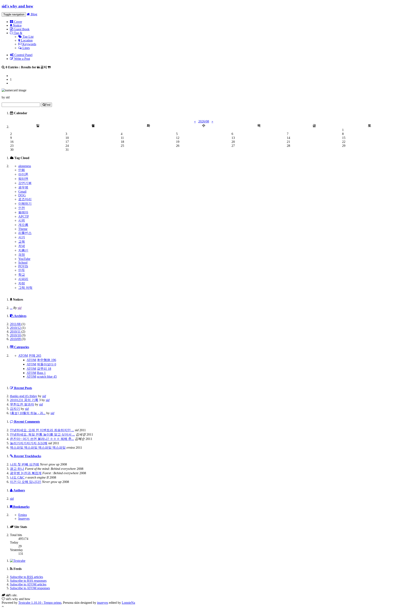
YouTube (24, 259)
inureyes (102, 602)
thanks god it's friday (23, 396)
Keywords (29, 44)
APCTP (23, 216)
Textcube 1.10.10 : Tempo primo (39, 602)
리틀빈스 (25, 233)
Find (47, 104)
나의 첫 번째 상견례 (24, 464)
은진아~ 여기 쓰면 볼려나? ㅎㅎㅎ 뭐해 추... (42, 439)
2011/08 (15, 324)
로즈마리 (25, 199)
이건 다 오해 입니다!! (25, 482)
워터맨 (23, 178)
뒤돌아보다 (46, 364)
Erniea (22, 515)
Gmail (22, 191)
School (22, 262)
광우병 (23, 187)
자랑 (21, 283)
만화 (21, 170)
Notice (17, 25)
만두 (21, 270)
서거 (21, 237)
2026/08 (203, 121)
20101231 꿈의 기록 (24, 400)
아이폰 (23, 174)
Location (26, 40)
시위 (21, 220)
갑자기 (15, 408)
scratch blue (47, 376)
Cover (17, 21)
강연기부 (25, 183)
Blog (33, 14)
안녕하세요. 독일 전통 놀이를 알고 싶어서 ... (42, 434)
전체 (35, 355)
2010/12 (16, 327)
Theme (22, 229)
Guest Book (21, 29)
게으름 (23, 225)
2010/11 (15, 331)
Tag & (17, 33)
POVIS (23, 266)
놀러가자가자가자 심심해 (28, 443)
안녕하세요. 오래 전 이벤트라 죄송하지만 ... (42, 430)
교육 (21, 241)
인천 (21, 208)
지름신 (23, 250)
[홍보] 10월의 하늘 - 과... (28, 413)
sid (19, 308)
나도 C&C (17, 477)
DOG (22, 195)
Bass (41, 373)
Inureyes (24, 518)
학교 (21, 274)
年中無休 (46, 360)
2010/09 (16, 339)
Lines (26, 48)
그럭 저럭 (25, 287)
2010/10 (16, 335)
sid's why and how (17, 6)
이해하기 (25, 203)
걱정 (21, 254)
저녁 (21, 246)
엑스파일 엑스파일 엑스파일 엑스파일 (38, 447)
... (11, 308)
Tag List (27, 36)
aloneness (24, 166)
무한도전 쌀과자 (22, 404)
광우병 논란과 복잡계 (26, 473)
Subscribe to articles (26, 577)
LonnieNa (128, 602)
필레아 (23, 212)
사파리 (23, 279)
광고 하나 (17, 468)
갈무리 (44, 368)
